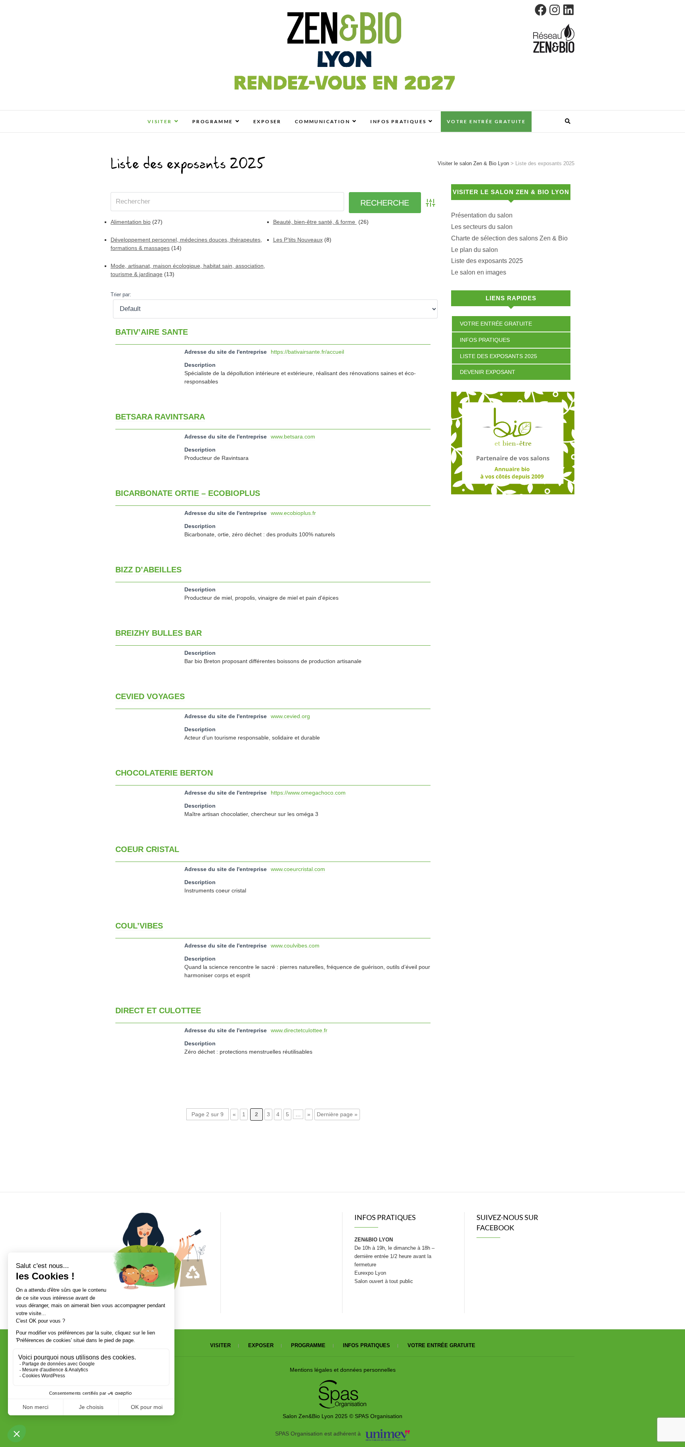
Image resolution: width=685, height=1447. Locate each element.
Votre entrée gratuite (486, 121)
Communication (322, 121)
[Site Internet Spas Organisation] (342, 1384)
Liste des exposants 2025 (487, 260)
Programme (212, 121)
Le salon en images (478, 272)
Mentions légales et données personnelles (343, 1370)
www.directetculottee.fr (299, 1030)
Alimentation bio (131, 222)
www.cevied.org (290, 716)
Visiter (159, 121)
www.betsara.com (293, 436)
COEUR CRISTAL (147, 849)
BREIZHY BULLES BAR (158, 633)
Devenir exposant (487, 372)
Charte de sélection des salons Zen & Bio (509, 238)
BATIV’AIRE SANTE (151, 332)
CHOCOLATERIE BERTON (164, 772)
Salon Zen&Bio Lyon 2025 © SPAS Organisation (342, 1416)
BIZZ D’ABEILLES (148, 569)
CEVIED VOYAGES (150, 696)
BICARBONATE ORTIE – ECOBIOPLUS (187, 493)
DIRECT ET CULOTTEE (158, 1010)
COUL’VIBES (139, 925)
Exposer (267, 121)
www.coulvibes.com (295, 945)
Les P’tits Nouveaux (298, 239)
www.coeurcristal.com (298, 869)
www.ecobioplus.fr (293, 513)
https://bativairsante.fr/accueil (307, 352)
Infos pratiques (398, 121)
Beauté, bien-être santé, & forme (315, 222)
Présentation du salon (482, 215)
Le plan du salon (474, 249)
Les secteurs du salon (482, 226)
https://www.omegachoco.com (308, 792)
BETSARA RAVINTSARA (160, 416)
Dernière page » (337, 1114)
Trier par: (121, 294)
